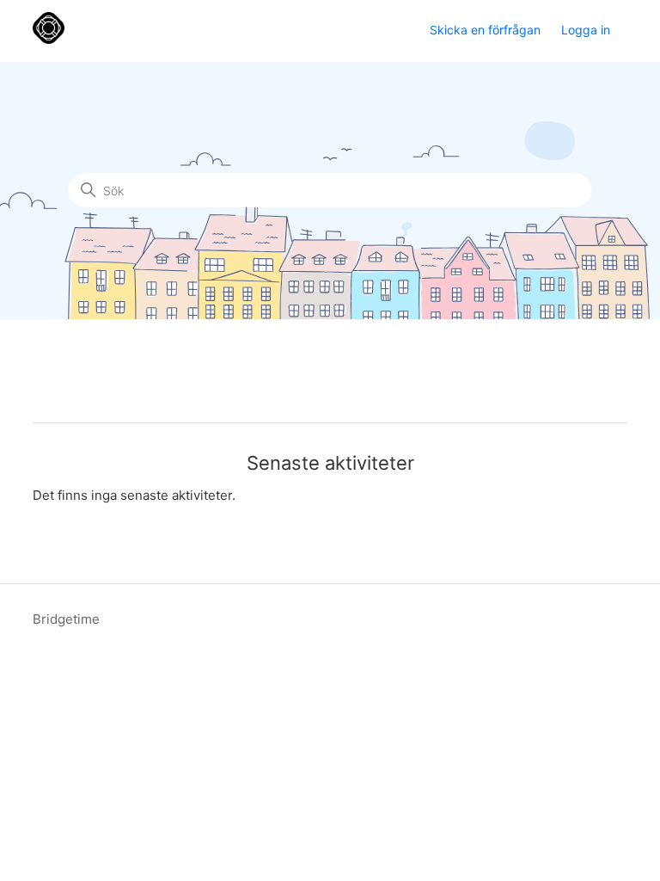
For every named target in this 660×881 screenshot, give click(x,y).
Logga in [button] (585, 29)
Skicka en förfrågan (485, 29)
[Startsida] (48, 39)
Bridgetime (66, 619)
